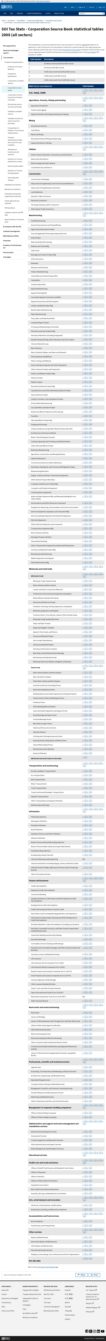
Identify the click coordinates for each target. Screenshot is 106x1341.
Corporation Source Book (45, 1267)
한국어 (67, 1302)
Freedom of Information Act (12, 246)
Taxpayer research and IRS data (14, 213)
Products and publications (35, 20)
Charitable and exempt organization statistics (13, 195)
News (72, 7)
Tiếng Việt (68, 1311)
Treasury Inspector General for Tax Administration (92, 1296)
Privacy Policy (89, 1338)
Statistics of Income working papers (15, 172)
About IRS (5, 1290)
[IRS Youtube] (102, 1331)
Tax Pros (91, 7)
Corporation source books (54, 20)
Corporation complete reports (16, 82)
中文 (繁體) (69, 1298)
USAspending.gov (92, 1307)
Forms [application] (48, 13)
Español (68, 1290)
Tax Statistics (6, 1302)
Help (65, 7)
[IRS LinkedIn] (98, 1331)
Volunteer (7, 241)
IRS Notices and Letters (52, 1290)
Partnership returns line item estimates (15, 105)
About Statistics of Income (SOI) (14, 220)
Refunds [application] (20, 13)
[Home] (6, 6)
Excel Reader (91, 52)
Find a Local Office (8, 1311)
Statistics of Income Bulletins (15, 68)
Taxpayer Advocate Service (32, 1294)
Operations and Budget (10, 1298)
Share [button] (83, 1275)
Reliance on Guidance (30, 1317)
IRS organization (9, 46)
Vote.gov (89, 1312)
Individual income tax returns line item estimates (15, 121)
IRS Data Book (10, 208)
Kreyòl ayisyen (70, 1315)
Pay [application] (11, 13)
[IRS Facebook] (86, 1331)
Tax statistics (21, 20)
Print (96, 1275)
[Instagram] (94, 1331)
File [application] (5, 13)
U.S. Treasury (90, 1290)
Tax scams (47, 1298)
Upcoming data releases (13, 179)
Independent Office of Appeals (30, 1299)
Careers (4, 1294)
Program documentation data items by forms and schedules (15, 141)
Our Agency (11, 20)
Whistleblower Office (11, 236)
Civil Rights (27, 1305)
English (80, 7)
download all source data (71, 50)
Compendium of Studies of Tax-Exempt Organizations (16, 130)
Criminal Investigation (11, 231)
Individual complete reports (15, 112)
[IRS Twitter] (90, 1331)
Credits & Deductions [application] (34, 13)
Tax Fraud (47, 1302)
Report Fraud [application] (59, 13)
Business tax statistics (12, 189)
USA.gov (89, 1303)
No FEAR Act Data (29, 1313)
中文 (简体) (69, 1294)
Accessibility (100, 1338)
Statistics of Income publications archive (15, 160)
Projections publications (12, 75)
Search (103, 13)
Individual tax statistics (13, 185)
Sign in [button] (100, 7)
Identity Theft (49, 1294)
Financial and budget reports (11, 51)
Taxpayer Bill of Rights (31, 1290)
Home (3, 20)
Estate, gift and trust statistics (12, 202)
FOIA (24, 1309)
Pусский (68, 1307)
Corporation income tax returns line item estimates (15, 97)
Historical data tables (15, 166)
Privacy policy (8, 252)
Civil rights (7, 257)
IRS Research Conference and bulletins (13, 152)
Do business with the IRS (12, 227)
